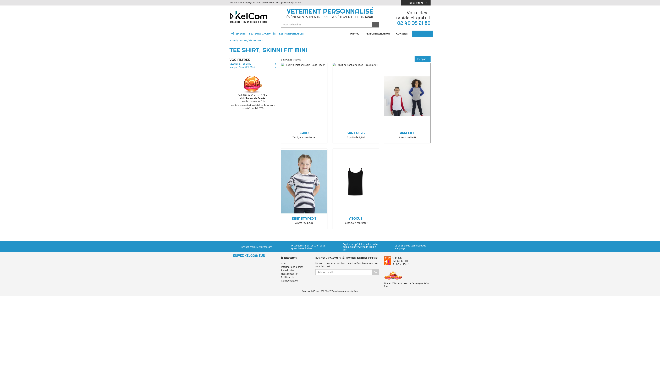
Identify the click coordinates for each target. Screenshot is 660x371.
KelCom (314, 291)
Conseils (402, 33)
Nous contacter (418, 3)
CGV (283, 263)
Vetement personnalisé (330, 11)
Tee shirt (243, 40)
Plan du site (287, 270)
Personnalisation (378, 33)
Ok (375, 272)
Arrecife (407, 133)
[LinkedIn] (244, 262)
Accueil (233, 40)
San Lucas (356, 133)
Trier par (421, 59)
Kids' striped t (304, 218)
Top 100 (355, 33)
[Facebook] (238, 262)
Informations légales (292, 267)
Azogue (355, 218)
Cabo (304, 133)
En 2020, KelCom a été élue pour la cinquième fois (253, 98)
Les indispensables (291, 33)
